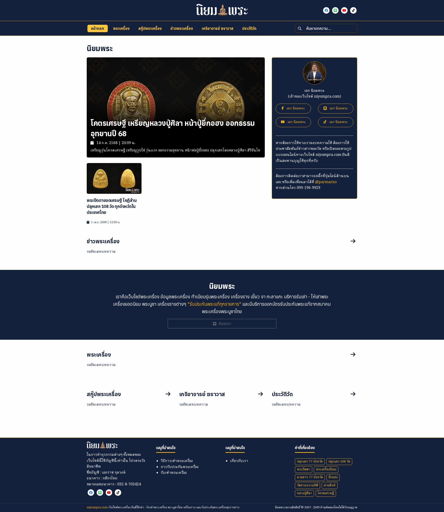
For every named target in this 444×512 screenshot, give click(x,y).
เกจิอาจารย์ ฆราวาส (217, 28)
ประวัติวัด (249, 28)
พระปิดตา (303, 469)
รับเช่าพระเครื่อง (174, 473)
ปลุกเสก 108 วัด (339, 461)
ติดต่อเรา (224, 323)
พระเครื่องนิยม (326, 469)
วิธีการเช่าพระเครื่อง (177, 461)
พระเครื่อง (121, 28)
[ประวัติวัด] (353, 394)
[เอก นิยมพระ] (335, 10)
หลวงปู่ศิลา (304, 493)
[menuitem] (97, 28)
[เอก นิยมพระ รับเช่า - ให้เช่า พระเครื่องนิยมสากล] (326, 10)
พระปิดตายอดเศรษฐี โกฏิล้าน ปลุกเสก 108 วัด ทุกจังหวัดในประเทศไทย (111, 206)
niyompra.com (97, 507)
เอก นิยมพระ (295, 108)
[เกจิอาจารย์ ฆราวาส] (260, 394)
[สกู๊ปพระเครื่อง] (168, 394)
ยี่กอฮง (333, 477)
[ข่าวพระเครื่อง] (337, 241)
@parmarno (326, 182)
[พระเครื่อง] (337, 355)
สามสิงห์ (330, 485)
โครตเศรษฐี (326, 493)
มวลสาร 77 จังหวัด (310, 477)
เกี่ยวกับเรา (239, 461)
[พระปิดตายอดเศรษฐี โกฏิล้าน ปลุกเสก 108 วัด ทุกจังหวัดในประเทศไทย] (114, 179)
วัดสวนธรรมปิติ (307, 485)
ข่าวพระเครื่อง (181, 28)
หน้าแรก (97, 28)
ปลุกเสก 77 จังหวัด (310, 461)
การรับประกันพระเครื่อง (180, 467)
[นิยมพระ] (222, 9)
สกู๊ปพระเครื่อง (150, 28)
